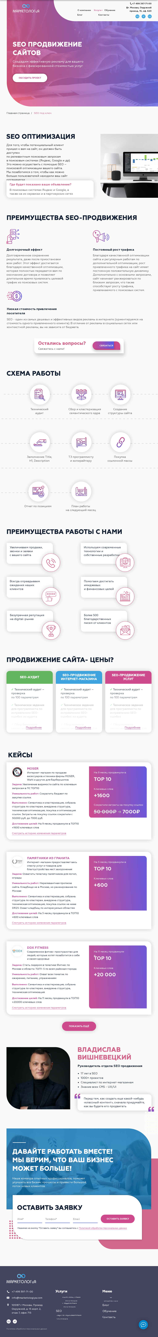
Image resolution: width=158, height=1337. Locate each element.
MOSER (33, 769)
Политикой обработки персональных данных (103, 1228)
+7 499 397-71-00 (142, 3)
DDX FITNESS (37, 948)
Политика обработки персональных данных (26, 1329)
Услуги (61, 1291)
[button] (30, 78)
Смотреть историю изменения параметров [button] (39, 833)
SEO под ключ (42, 113)
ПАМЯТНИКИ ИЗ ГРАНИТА (48, 858)
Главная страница (18, 113)
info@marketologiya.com (27, 1297)
